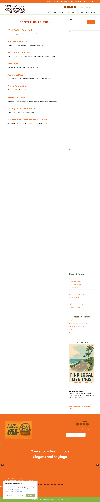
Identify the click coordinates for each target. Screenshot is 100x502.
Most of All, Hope (74, 297)
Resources (90, 12)
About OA (80, 12)
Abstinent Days (15, 75)
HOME (47, 12)
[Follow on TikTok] (71, 7)
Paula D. (71, 329)
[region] (20, 490)
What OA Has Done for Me (21, 30)
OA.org (92, 1)
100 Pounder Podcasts (19, 52)
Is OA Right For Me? (58, 12)
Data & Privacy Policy (16, 491)
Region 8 (85, 1)
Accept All (30, 495)
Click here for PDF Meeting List (82, 382)
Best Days (13, 63)
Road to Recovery (74, 300)
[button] (2, 465)
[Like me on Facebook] (65, 7)
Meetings (71, 12)
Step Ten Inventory (17, 41)
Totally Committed (17, 86)
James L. (71, 333)
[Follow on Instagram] (68, 7)
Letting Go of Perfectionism (22, 108)
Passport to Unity (16, 97)
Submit (87, 435)
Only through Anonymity (76, 284)
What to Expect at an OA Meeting (79, 278)
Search (71, 19)
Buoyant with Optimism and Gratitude (27, 119)
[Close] (36, 482)
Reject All (20, 495)
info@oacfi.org (50, 1)
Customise (10, 495)
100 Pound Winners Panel (76, 326)
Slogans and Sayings (75, 281)
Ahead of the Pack (74, 307)
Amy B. (71, 320)
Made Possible (73, 291)
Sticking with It (73, 287)
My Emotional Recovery (76, 304)
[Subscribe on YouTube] (75, 7)
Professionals (62, 1)
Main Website (87, 7)
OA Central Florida (75, 1)
